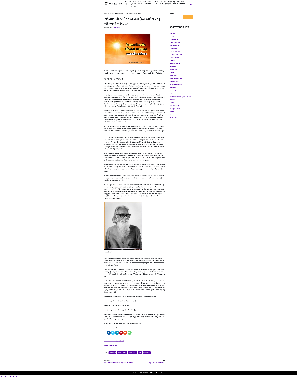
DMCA (152, 373)
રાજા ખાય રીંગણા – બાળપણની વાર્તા (114, 341)
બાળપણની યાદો (146, 352)
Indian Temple (174, 57)
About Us (135, 373)
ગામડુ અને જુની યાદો (130, 4)
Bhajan (172, 36)
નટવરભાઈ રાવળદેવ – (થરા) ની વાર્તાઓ (180, 96)
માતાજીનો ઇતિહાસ (175, 108)
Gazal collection (175, 51)
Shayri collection (175, 63)
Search (172, 13)
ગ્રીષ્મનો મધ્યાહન (132, 352)
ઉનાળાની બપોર (112, 352)
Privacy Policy (160, 373)
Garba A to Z (158, 4)
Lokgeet (148, 4)
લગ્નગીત (140, 4)
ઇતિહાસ (156, 1)
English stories (179, 4)
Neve (2, 377)
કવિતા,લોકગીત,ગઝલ (135, 1)
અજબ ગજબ (180, 1)
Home (105, 13)
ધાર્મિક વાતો (163, 1)
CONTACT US (144, 373)
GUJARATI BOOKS (130, 6)
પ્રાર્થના (172, 102)
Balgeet (172, 33)
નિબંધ (140, 352)
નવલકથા (172, 99)
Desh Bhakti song (175, 42)
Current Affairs (174, 39)
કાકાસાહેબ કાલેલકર (122, 352)
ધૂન (171, 93)
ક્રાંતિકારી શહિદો (174, 81)
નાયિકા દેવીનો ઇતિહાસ (110, 345)
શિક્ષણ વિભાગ (111, 13)
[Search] (191, 4)
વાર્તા (126, 1)
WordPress (16, 377)
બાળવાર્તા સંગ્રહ (147, 1)
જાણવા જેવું (171, 1)
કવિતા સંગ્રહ (173, 75)
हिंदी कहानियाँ (168, 4)
